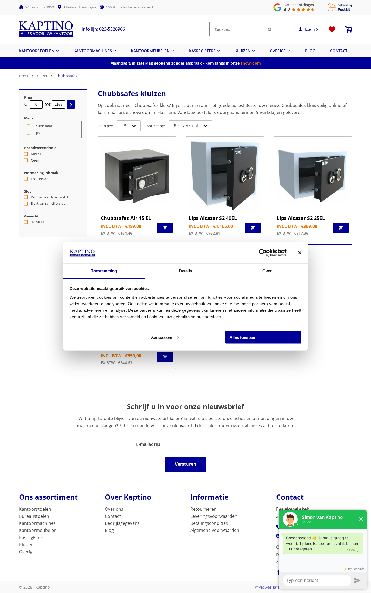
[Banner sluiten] (300, 253)
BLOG (310, 50)
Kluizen (42, 75)
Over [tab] (267, 270)
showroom (251, 63)
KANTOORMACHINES (93, 50)
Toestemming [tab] (104, 270)
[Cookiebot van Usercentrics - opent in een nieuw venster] (263, 253)
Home (24, 75)
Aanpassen (161, 337)
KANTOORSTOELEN (36, 50)
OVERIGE (278, 50)
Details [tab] (185, 270)
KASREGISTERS (202, 50)
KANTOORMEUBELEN (150, 50)
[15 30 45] (129, 126)
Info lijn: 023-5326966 (103, 29)
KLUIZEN (242, 50)
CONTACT (338, 50)
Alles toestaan (242, 337)
